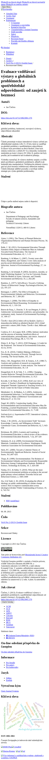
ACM (8, 606)
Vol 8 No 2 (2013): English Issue (19, 63)
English (9, 680)
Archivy (9, 61)
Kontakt (14, 43)
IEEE (8, 620)
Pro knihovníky (12, 667)
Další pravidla (16, 32)
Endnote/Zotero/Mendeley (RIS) (21, 635)
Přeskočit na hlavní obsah (11, 2)
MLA (8, 622)
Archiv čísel (11, 16)
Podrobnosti (11, 20)
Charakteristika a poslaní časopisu (24, 30)
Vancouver (10, 627)
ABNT (9, 613)
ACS (8, 609)
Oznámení (10, 18)
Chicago (9, 615)
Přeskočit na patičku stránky (17, 4)
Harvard (9, 618)
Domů (9, 58)
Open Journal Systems (10, 691)
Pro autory (10, 665)
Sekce (13, 34)
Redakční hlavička (18, 27)
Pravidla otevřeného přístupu (22, 41)
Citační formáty (7, 602)
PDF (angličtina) (12, 501)
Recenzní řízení (17, 39)
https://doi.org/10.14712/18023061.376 (16, 118)
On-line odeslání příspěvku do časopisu (16, 652)
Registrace (10, 52)
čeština (8, 678)
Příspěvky (15, 36)
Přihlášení (10, 54)
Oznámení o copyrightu (20, 25)
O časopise (15, 23)
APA (8, 611)
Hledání (6, 48)
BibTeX (11, 638)
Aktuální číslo (11, 14)
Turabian (9, 625)
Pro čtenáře (10, 663)
